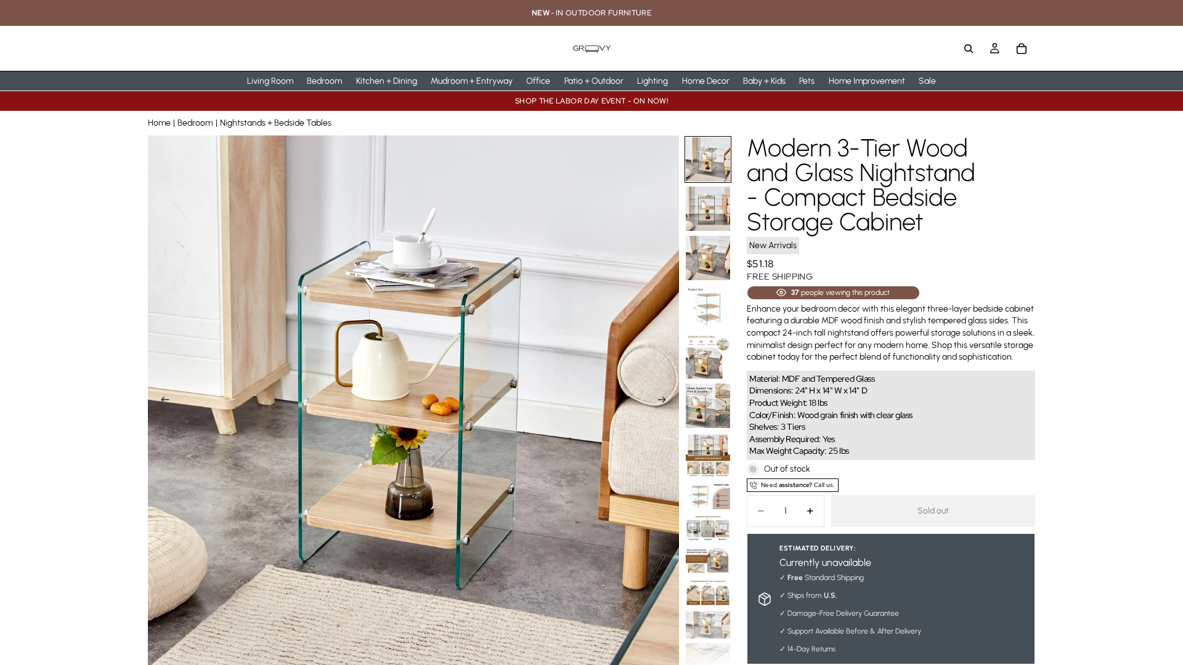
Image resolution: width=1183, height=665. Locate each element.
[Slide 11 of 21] (708, 593)
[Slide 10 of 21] (708, 560)
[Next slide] (665, 400)
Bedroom (195, 123)
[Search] (968, 48)
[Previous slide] (161, 400)
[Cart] (1021, 48)
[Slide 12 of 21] (708, 625)
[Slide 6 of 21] (708, 406)
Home (159, 123)
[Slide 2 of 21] (708, 209)
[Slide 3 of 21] (708, 258)
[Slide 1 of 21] (708, 159)
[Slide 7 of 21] (708, 455)
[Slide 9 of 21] (708, 528)
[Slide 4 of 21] (708, 307)
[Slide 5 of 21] (708, 356)
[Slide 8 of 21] (708, 496)
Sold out (933, 511)
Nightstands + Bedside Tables (275, 123)
